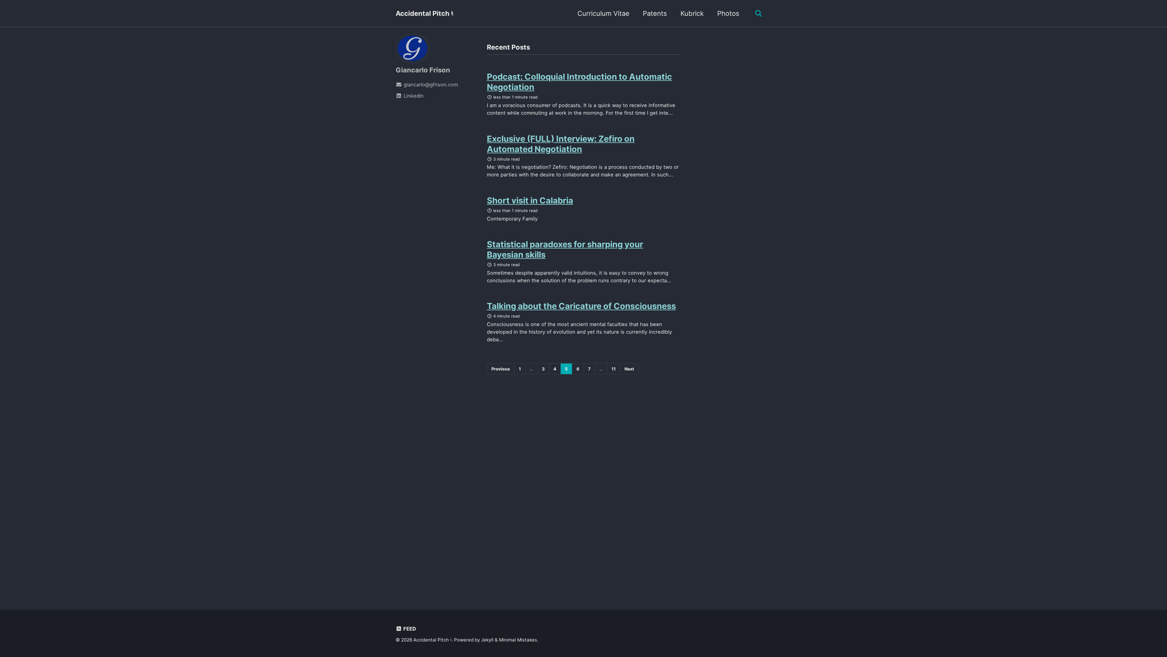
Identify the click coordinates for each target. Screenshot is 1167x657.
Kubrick (692, 13)
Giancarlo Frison (423, 70)
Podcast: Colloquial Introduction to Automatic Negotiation (579, 81)
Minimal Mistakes (518, 640)
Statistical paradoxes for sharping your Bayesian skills (565, 249)
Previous (500, 368)
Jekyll (487, 640)
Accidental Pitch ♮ (424, 13)
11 (613, 368)
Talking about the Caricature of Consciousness (581, 306)
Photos (728, 13)
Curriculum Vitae (603, 13)
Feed (409, 629)
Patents (655, 13)
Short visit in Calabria (530, 200)
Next (629, 368)
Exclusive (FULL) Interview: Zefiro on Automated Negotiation (561, 144)
